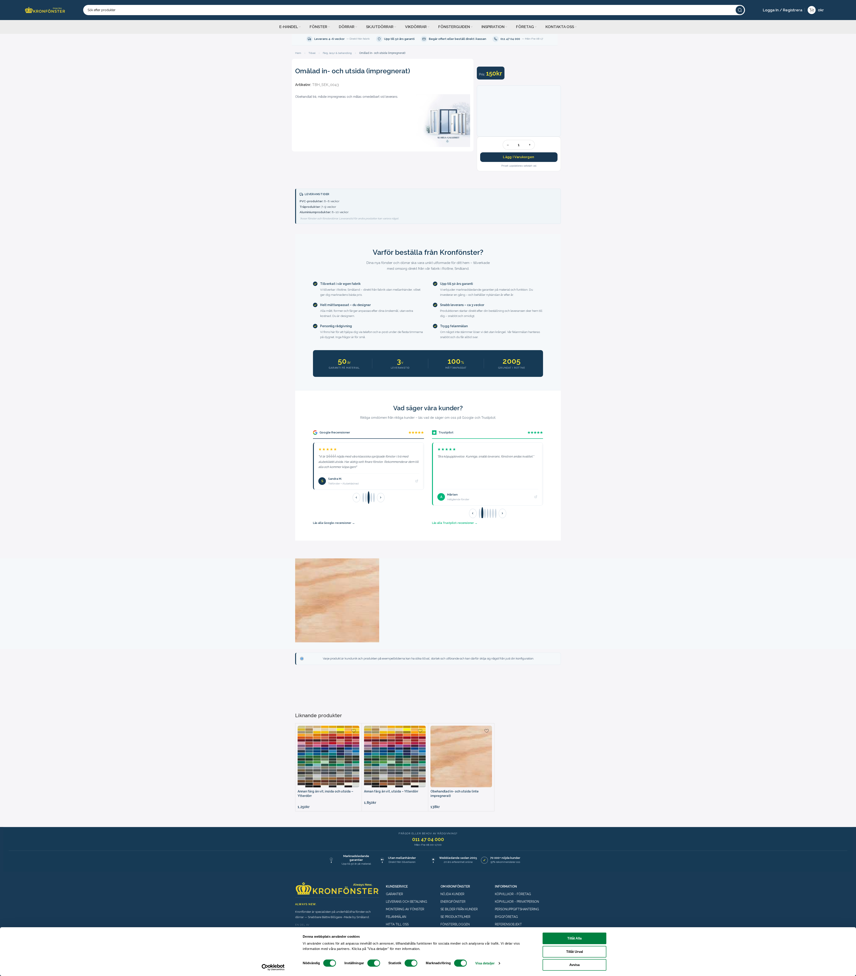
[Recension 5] (374, 497)
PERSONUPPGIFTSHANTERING (517, 909)
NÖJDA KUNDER (452, 894)
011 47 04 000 (428, 839)
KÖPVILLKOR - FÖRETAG (513, 894)
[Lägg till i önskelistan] (353, 731)
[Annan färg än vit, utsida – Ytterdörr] (395, 756)
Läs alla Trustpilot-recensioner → (454, 523)
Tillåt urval (574, 952)
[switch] (373, 963)
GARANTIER (394, 894)
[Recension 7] (495, 513)
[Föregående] (356, 497)
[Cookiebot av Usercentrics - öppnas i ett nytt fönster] (273, 967)
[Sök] (740, 10)
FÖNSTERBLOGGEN (455, 924)
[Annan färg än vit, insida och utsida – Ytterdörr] (328, 756)
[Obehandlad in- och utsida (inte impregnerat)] (461, 756)
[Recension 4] (371, 497)
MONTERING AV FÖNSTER (405, 909)
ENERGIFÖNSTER (452, 901)
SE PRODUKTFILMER (455, 917)
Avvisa (574, 965)
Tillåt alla (574, 938)
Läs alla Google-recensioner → (334, 523)
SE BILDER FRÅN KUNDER (459, 909)
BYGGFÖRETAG (506, 917)
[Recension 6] (493, 513)
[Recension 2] (366, 497)
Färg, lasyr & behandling (337, 53)
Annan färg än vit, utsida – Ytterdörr (391, 791)
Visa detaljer (485, 963)
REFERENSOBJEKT (508, 924)
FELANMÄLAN (396, 917)
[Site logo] (45, 10)
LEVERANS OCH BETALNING (406, 901)
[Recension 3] (368, 497)
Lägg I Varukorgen (518, 157)
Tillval (312, 53)
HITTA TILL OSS (397, 924)
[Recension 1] (363, 497)
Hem (298, 53)
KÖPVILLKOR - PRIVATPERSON (517, 901)
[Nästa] (381, 497)
